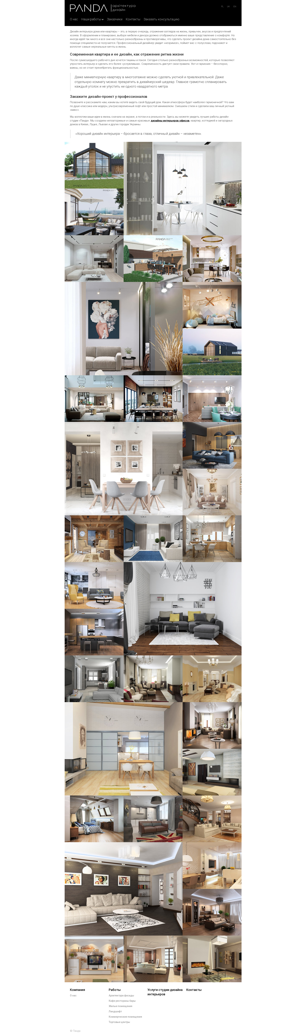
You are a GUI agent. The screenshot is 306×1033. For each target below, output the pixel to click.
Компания (77, 990)
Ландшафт (115, 1011)
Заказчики (114, 19)
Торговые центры (119, 1022)
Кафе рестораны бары (122, 1000)
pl (222, 6)
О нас (74, 19)
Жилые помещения (120, 1006)
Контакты (133, 19)
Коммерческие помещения (125, 1016)
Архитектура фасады (121, 995)
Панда (76, 1030)
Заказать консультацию (161, 19)
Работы (115, 990)
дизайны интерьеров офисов (170, 120)
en (234, 6)
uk (228, 6)
